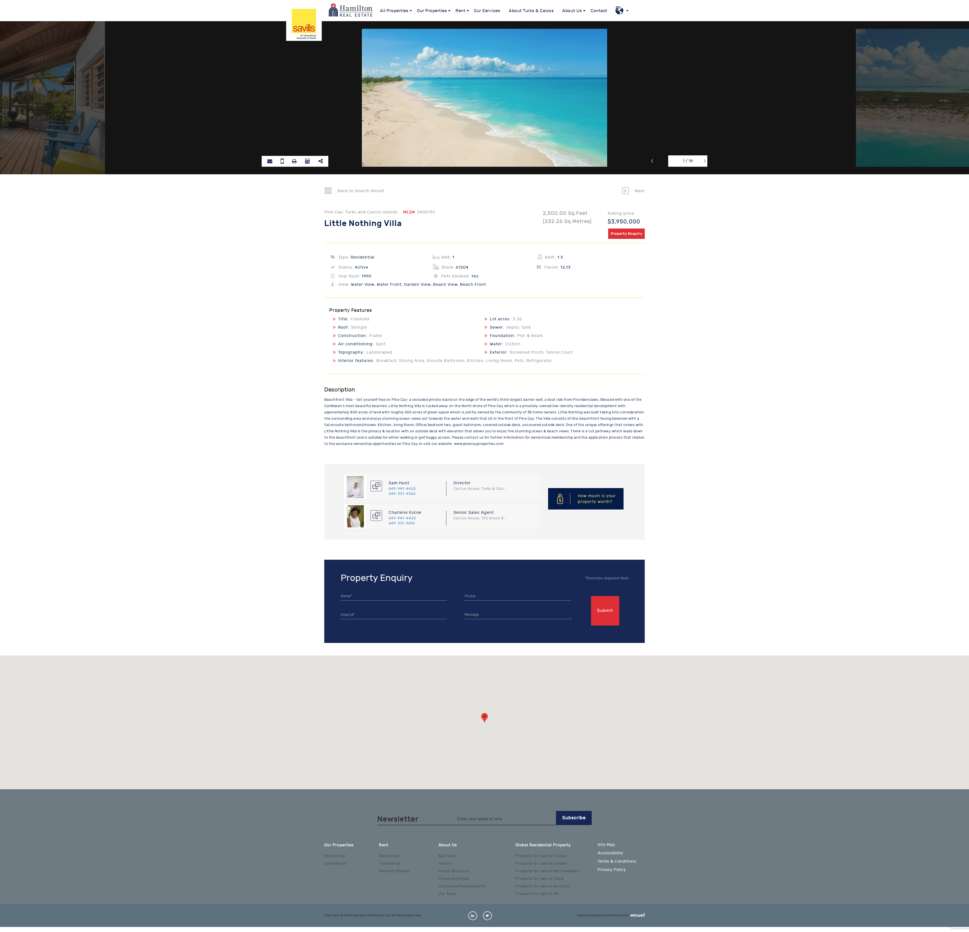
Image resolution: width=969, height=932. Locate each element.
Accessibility (610, 853)
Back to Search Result (360, 191)
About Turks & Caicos (531, 10)
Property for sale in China (539, 879)
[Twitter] (487, 915)
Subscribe (574, 818)
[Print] (294, 161)
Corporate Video (454, 879)
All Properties (394, 10)
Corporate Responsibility (462, 886)
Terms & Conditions (617, 861)
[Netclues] (638, 915)
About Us (572, 10)
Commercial (335, 863)
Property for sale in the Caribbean (547, 871)
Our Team (447, 894)
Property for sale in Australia (543, 886)
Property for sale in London (541, 863)
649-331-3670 (402, 523)
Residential (334, 856)
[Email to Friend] (270, 161)
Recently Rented (394, 871)
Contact (598, 10)
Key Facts (447, 856)
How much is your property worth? (597, 499)
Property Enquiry (626, 234)
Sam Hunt (399, 483)
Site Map (606, 844)
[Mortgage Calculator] (308, 161)
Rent (460, 10)
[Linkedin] (472, 915)
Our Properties (432, 10)
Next (639, 191)
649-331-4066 (402, 494)
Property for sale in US (537, 894)
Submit (605, 610)
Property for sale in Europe (541, 856)
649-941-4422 (402, 489)
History (445, 863)
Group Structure (454, 871)
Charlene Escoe (405, 512)
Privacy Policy (612, 869)
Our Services (487, 10)
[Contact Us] (282, 161)
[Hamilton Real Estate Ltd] (304, 23)
